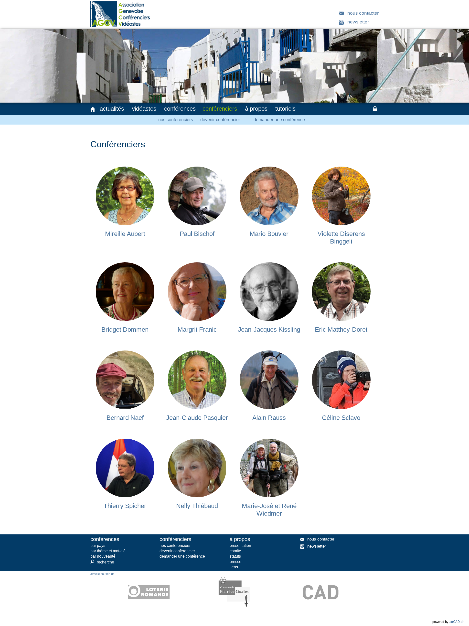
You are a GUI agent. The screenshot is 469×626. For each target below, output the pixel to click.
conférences (180, 108)
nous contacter (363, 13)
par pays (97, 545)
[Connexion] (375, 109)
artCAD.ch (456, 622)
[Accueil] (92, 109)
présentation (240, 545)
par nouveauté (102, 556)
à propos (256, 108)
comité (235, 551)
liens (234, 567)
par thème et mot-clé (108, 551)
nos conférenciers (175, 119)
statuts (235, 556)
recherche (102, 562)
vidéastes (144, 108)
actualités (112, 108)
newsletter (358, 21)
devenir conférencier (220, 119)
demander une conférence (279, 119)
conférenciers (220, 108)
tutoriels (285, 108)
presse (235, 562)
